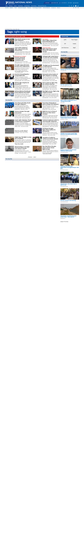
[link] (69, 70)
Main (6, 5)
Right (74, 47)
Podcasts (29, 7)
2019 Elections (65, 47)
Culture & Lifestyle (22, 7)
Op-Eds (7, 7)
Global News (27, 5)
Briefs (15, 5)
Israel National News (9, 29)
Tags (14, 29)
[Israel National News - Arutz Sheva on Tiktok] (78, 6)
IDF (65, 43)
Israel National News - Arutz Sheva (15, 3)
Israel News (20, 5)
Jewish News (34, 5)
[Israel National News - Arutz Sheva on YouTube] (76, 6)
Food (15, 7)
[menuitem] (6, 6)
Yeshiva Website (46, 7)
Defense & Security (42, 5)
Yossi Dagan (74, 39)
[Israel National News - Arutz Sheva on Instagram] (73, 6)
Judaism (11, 7)
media (74, 43)
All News (11, 5)
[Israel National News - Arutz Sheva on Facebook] (71, 6)
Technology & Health (37, 7)
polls (65, 39)
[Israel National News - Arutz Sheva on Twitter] (69, 6)
